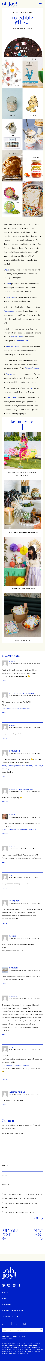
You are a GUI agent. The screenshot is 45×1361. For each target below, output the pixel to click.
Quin (7, 270)
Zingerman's (9, 311)
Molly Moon (11, 297)
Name (5, 1165)
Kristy (13, 996)
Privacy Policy (13, 1310)
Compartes (11, 397)
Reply (5, 680)
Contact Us (10, 1316)
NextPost (38, 1233)
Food (15, 12)
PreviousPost (10, 1233)
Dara (12, 815)
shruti (13, 661)
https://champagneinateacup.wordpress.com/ (19, 829)
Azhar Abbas (17, 1092)
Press (6, 1304)
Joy (11, 1047)
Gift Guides (26, 12)
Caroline (14, 751)
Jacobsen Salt (22, 340)
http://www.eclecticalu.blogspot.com (16, 708)
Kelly (12, 725)
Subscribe (41, 1330)
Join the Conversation (12, 1133)
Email (5, 1175)
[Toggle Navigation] (40, 4)
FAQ (4, 1298)
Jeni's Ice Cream (12, 346)
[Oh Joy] (9, 4)
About (6, 1292)
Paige (12, 936)
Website (5, 1184)
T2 (31, 388)
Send (36, 1218)
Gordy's (9, 374)
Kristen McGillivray (21, 789)
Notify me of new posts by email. (19, 1212)
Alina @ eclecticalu (21, 693)
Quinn (8, 283)
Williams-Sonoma (17, 337)
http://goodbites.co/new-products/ (15, 1065)
